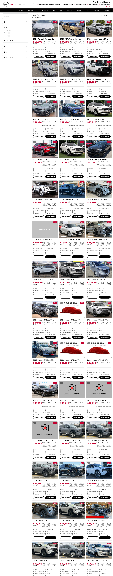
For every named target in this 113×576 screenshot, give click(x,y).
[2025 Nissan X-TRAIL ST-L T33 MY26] (45, 510)
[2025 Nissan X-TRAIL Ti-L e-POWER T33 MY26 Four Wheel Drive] (45, 430)
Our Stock (44, 10)
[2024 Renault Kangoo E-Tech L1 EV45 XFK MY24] (45, 28)
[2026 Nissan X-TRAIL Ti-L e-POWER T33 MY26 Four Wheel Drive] (72, 550)
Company (107, 10)
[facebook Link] (107, 6)
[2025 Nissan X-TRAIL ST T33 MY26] (45, 550)
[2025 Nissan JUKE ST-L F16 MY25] (72, 389)
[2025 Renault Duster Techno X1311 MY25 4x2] (45, 68)
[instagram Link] (109, 6)
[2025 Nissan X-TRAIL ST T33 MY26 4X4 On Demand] (45, 470)
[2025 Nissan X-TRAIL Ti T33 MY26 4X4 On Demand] (72, 470)
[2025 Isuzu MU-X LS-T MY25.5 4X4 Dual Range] (45, 269)
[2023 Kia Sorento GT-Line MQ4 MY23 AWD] (99, 550)
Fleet (87, 10)
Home (21, 10)
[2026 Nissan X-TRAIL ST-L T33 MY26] (72, 309)
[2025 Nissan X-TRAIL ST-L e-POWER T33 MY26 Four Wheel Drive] (99, 389)
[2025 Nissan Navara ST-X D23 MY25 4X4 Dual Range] (99, 28)
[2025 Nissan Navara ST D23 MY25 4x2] (45, 189)
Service (69, 10)
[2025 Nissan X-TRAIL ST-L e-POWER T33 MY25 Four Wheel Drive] (72, 269)
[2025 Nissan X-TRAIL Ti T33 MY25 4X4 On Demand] (99, 108)
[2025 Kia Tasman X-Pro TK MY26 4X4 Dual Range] (99, 68)
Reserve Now (51, 56)
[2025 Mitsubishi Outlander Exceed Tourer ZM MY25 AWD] (72, 189)
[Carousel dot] (63, 236)
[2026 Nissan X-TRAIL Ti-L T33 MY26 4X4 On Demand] (45, 309)
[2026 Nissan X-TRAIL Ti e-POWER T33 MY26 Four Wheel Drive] (72, 349)
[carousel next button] (56, 28)
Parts (79, 10)
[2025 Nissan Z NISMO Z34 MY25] (45, 349)
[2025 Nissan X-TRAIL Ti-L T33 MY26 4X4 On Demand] (99, 470)
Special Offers (57, 10)
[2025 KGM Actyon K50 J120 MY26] (72, 28)
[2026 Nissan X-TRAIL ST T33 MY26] (72, 510)
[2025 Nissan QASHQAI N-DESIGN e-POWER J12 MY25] (99, 229)
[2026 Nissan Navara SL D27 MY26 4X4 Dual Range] (99, 510)
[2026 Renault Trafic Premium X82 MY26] (99, 269)
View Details (39, 56)
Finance (96, 10)
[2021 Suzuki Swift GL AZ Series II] (72, 229)
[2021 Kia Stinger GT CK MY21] (45, 389)
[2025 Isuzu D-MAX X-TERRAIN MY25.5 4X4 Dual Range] (45, 229)
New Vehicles (31, 10)
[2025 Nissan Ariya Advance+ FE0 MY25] (99, 189)
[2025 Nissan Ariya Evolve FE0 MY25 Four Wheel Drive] (72, 108)
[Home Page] (6, 4)
